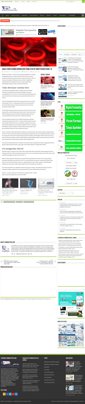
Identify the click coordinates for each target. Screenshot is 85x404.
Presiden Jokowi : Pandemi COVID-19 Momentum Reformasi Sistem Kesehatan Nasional (44, 261)
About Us (17, 1)
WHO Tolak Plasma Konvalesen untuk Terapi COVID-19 (47, 87)
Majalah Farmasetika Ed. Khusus (51, 364)
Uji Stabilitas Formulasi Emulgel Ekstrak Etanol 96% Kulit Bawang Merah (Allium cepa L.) (30, 376)
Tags (79, 54)
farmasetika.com (7, 71)
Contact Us (34, 1)
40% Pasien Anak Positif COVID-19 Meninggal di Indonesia (47, 120)
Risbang (42, 15)
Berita (7, 15)
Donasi (23, 1)
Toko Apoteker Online (49, 382)
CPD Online (46, 369)
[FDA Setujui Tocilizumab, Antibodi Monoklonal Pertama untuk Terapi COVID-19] (10, 183)
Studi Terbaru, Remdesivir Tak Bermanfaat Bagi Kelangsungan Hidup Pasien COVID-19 (48, 103)
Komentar (74, 54)
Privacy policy (60, 401)
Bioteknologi (13, 25)
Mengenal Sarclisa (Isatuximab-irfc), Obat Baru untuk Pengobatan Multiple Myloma (46, 190)
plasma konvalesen (28, 201)
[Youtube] (71, 2)
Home (2, 15)
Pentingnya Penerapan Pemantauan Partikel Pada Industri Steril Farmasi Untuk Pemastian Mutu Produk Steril (35, 20)
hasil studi (19, 201)
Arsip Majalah (72, 15)
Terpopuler (67, 54)
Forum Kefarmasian (48, 372)
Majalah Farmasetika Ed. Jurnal (68, 238)
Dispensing (24, 15)
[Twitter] (70, 2)
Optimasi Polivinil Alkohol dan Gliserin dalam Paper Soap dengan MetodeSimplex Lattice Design (30, 365)
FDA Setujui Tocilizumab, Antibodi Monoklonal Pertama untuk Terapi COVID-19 (9, 190)
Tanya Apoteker (48, 377)
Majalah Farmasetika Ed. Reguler (51, 361)
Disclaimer (66, 401)
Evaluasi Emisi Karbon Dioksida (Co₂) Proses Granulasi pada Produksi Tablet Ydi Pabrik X (31, 382)
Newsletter (46, 367)
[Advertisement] (28, 223)
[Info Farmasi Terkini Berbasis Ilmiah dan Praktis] (9, 8)
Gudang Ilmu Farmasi (49, 380)
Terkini (60, 54)
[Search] (83, 1)
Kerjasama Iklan (74, 401)
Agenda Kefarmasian (49, 374)
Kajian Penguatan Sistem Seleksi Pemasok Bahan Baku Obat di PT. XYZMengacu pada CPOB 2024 (30, 371)
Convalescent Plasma (9, 201)
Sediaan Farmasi (15, 15)
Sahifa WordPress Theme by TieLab (22, 401)
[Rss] (67, 2)
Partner (55, 15)
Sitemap (28, 1)
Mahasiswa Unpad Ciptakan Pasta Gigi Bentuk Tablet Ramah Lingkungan (12, 261)
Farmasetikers (62, 15)
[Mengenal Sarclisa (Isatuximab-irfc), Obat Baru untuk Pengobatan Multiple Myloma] (46, 183)
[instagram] (73, 2)
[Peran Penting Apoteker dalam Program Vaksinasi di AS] (28, 183)
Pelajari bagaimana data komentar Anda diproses (39, 299)
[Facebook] (68, 2)
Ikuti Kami (4, 390)
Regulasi (48, 15)
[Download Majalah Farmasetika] (28, 32)
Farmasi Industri (33, 15)
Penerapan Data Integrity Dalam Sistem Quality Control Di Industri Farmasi (75, 86)
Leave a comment (36, 71)
